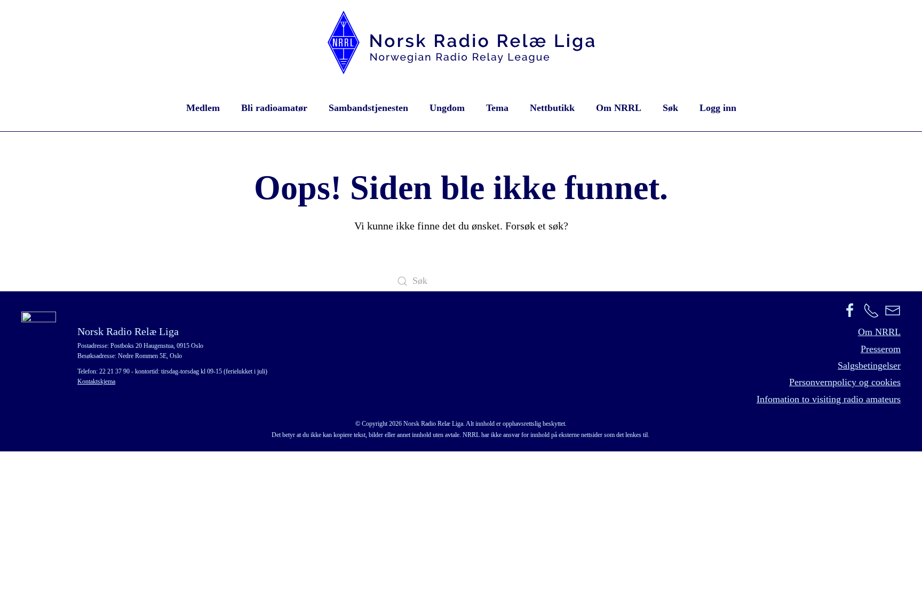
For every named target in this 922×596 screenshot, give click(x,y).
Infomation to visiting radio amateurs (829, 399)
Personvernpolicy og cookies (845, 382)
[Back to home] (461, 42)
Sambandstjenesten (368, 107)
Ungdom (447, 107)
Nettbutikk (552, 107)
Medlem (203, 107)
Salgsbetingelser (869, 365)
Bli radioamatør (274, 107)
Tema (497, 107)
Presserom (881, 349)
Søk (670, 107)
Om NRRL (618, 107)
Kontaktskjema (96, 381)
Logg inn (718, 107)
